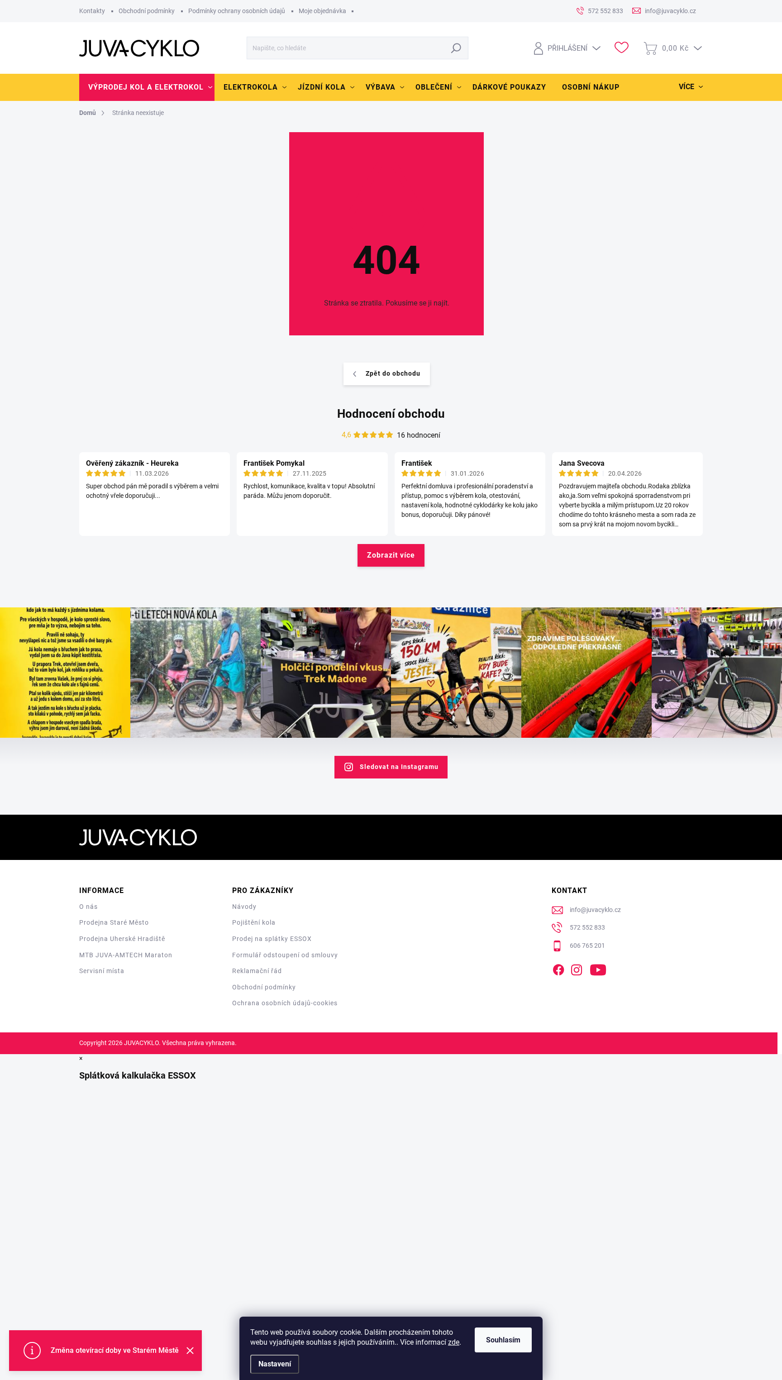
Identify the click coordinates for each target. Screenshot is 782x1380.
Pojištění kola (254, 922)
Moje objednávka (322, 10)
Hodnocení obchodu (391, 413)
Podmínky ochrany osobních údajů (236, 10)
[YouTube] (598, 968)
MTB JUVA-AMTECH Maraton (125, 955)
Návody (244, 906)
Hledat (456, 48)
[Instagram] (576, 968)
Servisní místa (101, 970)
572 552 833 (587, 927)
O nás (88, 906)
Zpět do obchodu (393, 373)
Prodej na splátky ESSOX (272, 938)
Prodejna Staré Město (114, 922)
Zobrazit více (391, 555)
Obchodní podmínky (147, 10)
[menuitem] (147, 87)
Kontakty (92, 10)
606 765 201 (587, 945)
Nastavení (274, 1364)
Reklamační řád (257, 970)
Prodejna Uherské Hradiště (122, 938)
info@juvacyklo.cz (595, 909)
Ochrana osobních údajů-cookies (285, 1003)
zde (453, 1342)
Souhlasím (503, 1340)
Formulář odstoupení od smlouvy (285, 955)
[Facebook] (558, 968)
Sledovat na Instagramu (399, 766)
